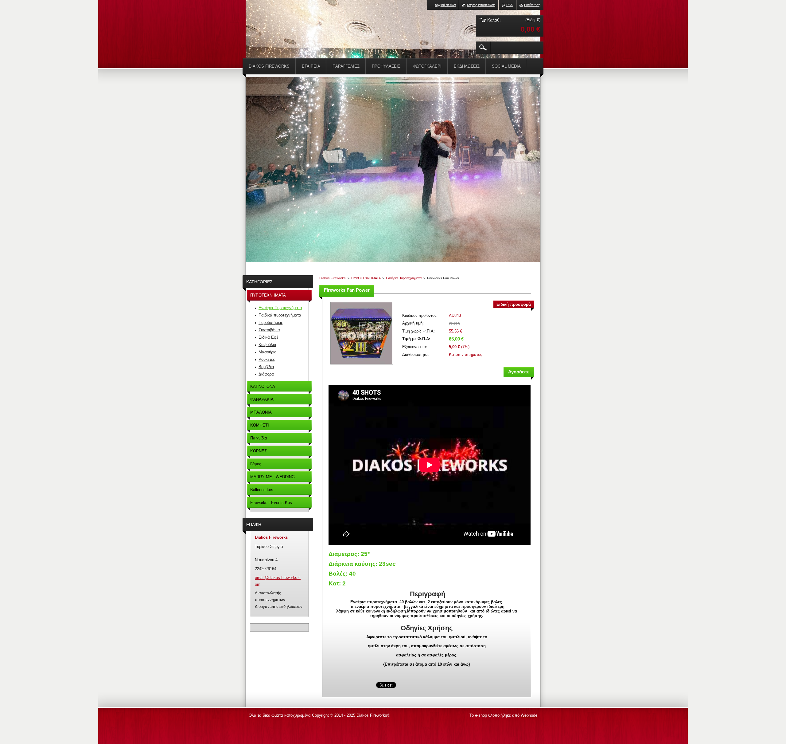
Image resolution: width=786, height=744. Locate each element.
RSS (509, 5)
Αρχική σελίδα (445, 5)
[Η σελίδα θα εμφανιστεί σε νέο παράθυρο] (362, 365)
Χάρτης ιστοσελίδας (481, 5)
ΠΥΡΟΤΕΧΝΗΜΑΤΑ (365, 278)
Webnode (529, 715)
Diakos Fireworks (332, 278)
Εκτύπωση (532, 5)
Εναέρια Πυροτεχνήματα (404, 278)
